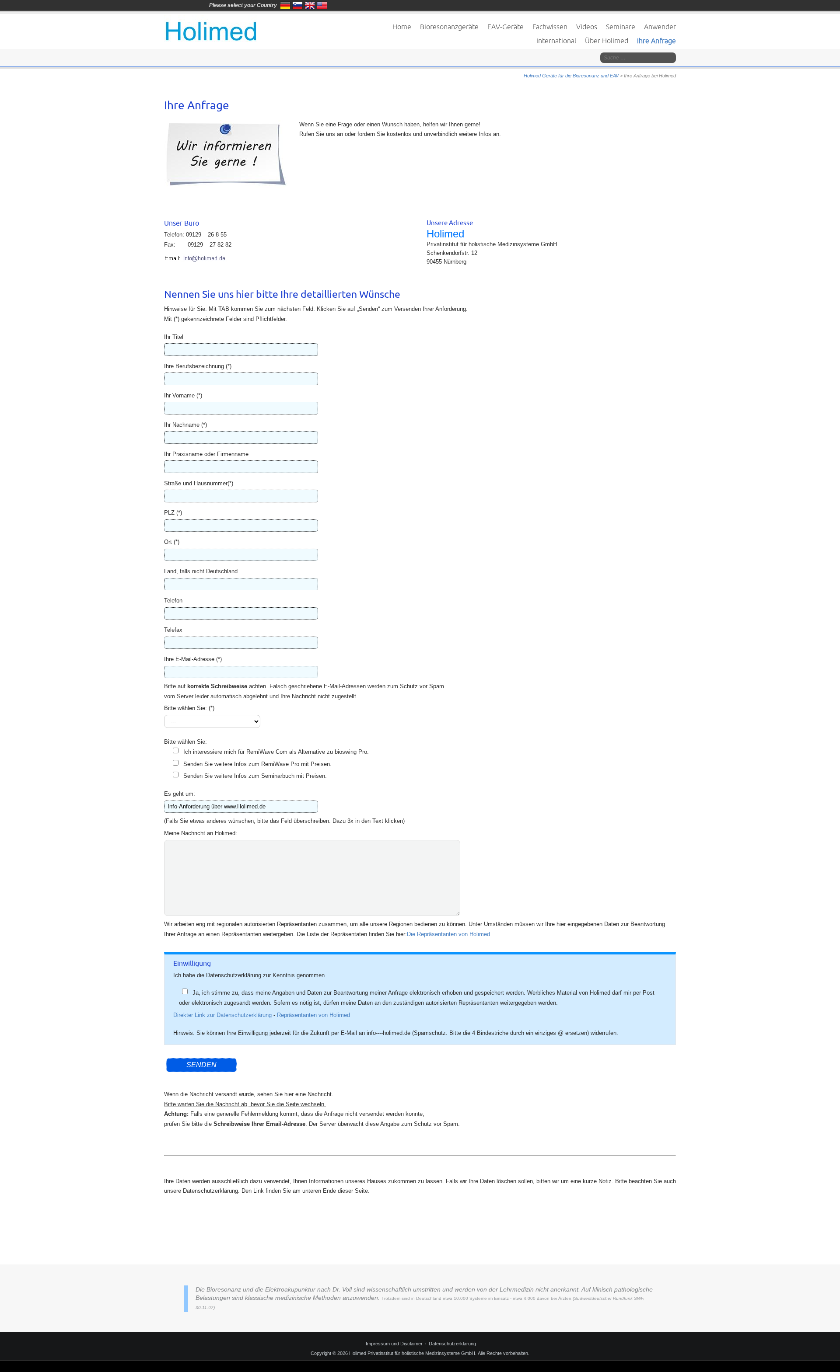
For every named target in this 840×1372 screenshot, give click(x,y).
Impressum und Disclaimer (394, 1343)
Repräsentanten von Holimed (313, 1015)
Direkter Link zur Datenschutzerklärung (222, 1015)
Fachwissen (549, 27)
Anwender (660, 27)
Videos (586, 27)
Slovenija (297, 5)
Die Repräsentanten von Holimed (448, 934)
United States (322, 5)
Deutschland (285, 5)
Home (401, 27)
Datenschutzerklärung (452, 1343)
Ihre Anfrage (656, 41)
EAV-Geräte (505, 27)
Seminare (620, 27)
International (556, 41)
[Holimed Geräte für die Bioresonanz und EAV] (210, 28)
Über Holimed (606, 41)
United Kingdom (309, 5)
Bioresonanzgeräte (449, 27)
